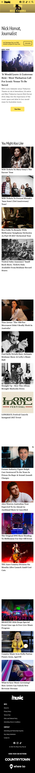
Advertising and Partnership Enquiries (13, 730)
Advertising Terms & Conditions (12, 722)
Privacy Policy (7, 711)
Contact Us (6, 738)
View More (17, 109)
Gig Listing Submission (10, 734)
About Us (6, 708)
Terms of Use (7, 715)
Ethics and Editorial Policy (10, 718)
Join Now (28, 43)
